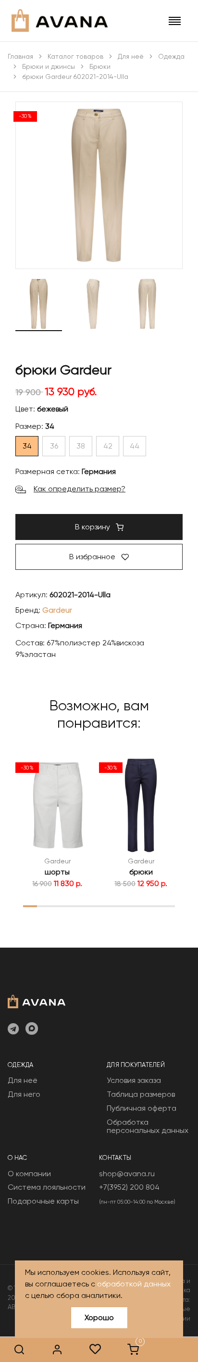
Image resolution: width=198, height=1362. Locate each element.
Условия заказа (134, 1080)
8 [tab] (126, 905)
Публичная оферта (141, 1108)
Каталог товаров (75, 56)
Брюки (100, 66)
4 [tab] (71, 905)
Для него (24, 1094)
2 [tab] (44, 905)
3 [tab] (57, 905)
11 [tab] (168, 905)
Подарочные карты (43, 1201)
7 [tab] (113, 905)
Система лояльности (47, 1187)
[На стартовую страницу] (36, 1000)
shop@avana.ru (127, 1173)
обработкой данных (134, 1283)
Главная (20, 56)
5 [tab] (85, 905)
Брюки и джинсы (48, 66)
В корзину (93, 526)
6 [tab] (99, 905)
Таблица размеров (141, 1094)
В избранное (93, 556)
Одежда (171, 56)
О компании (29, 1173)
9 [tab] (140, 905)
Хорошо (99, 1317)
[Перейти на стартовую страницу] (60, 20)
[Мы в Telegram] (13, 1029)
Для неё (131, 56)
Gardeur (57, 610)
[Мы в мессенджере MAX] (31, 1029)
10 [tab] (154, 905)
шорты (57, 871)
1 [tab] (30, 905)
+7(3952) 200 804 (129, 1187)
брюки (141, 871)
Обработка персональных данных (147, 1126)
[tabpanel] (57, 822)
